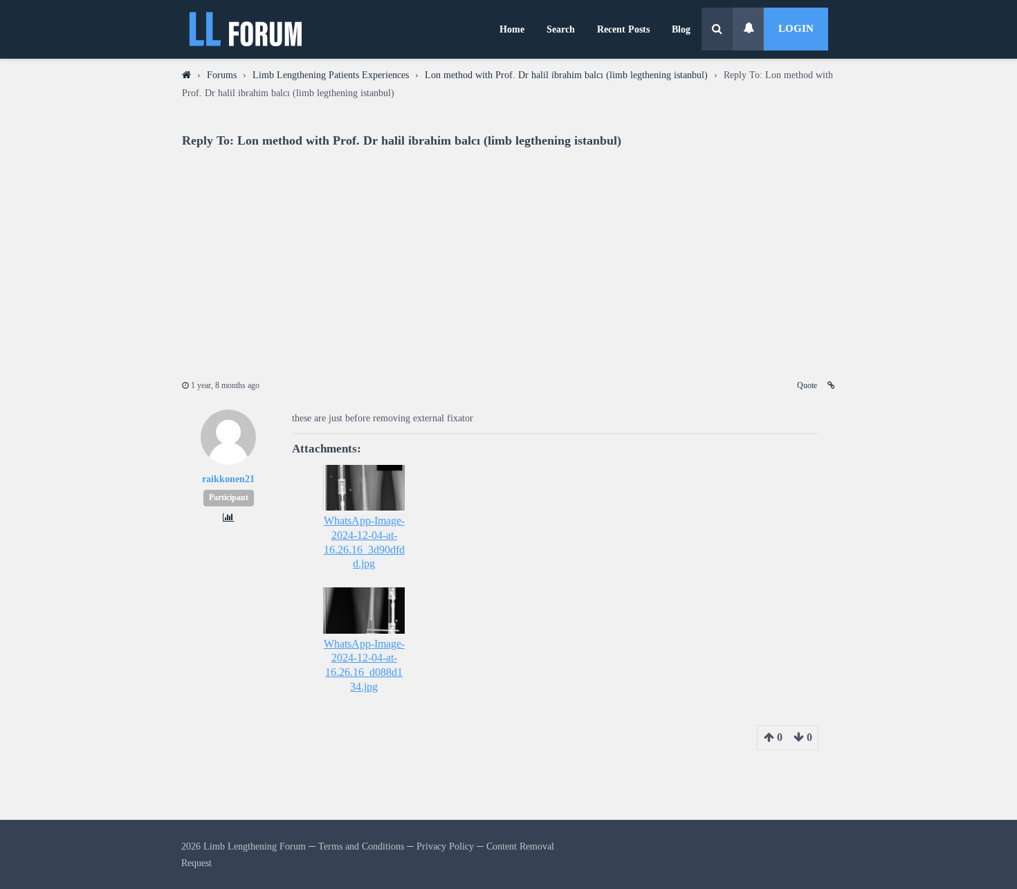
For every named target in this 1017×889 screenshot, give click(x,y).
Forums (222, 74)
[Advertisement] (508, 254)
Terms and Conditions (361, 846)
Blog (681, 29)
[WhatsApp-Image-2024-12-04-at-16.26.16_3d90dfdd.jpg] (364, 488)
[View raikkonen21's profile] (228, 462)
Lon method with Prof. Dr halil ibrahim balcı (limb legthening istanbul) (566, 74)
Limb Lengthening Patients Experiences (331, 74)
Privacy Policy (445, 846)
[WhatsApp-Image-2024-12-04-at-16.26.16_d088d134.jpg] (364, 610)
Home (512, 29)
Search (561, 29)
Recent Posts (623, 29)
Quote (807, 385)
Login (796, 28)
